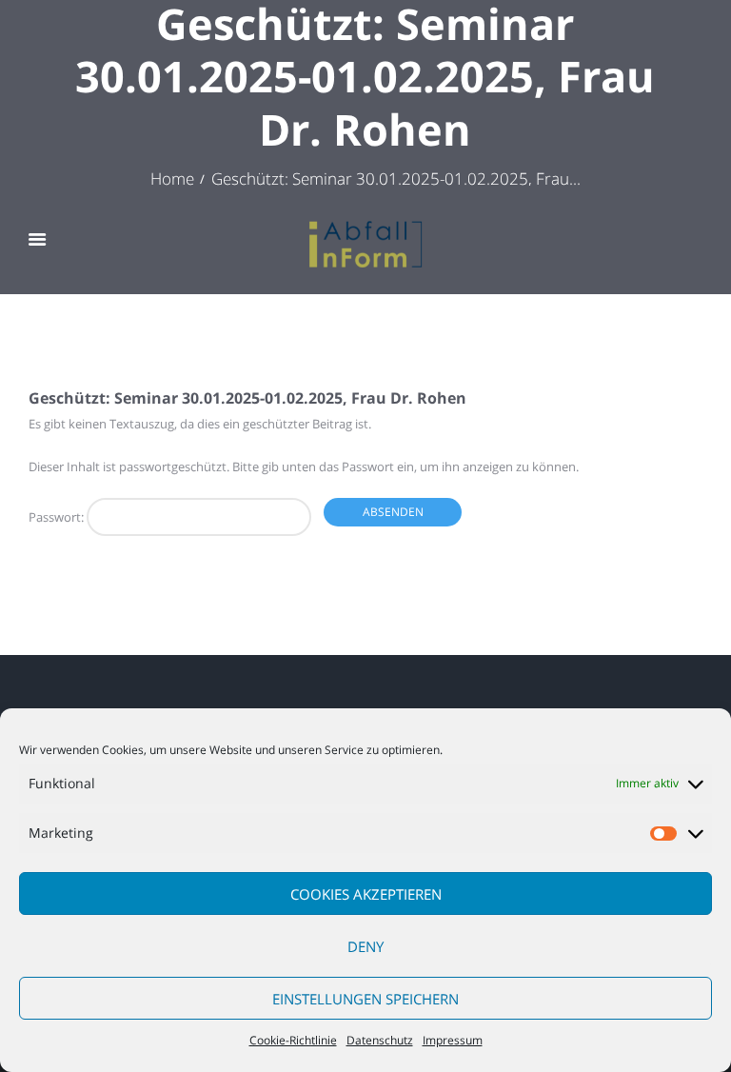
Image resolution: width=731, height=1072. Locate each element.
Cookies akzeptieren (366, 893)
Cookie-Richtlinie (293, 1040)
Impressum (453, 1040)
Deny (365, 946)
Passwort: (58, 517)
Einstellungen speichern (365, 998)
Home (172, 178)
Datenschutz (379, 1040)
